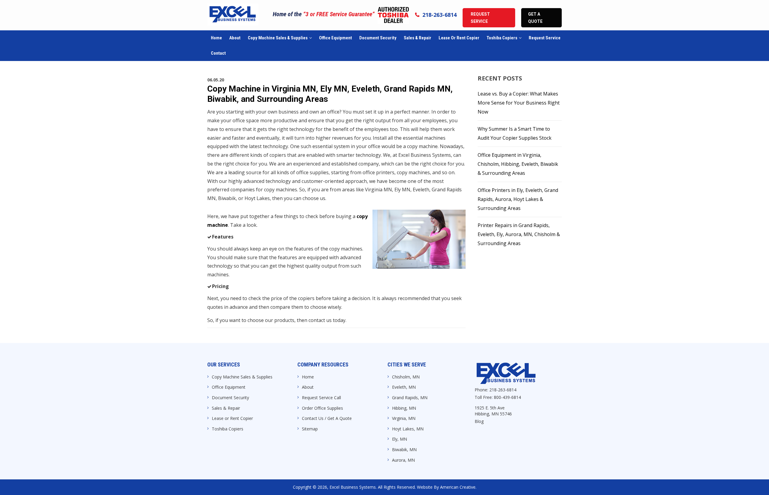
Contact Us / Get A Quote (327, 418)
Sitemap (310, 429)
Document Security (230, 397)
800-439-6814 (507, 397)
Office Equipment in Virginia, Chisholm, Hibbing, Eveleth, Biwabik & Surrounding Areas (518, 164)
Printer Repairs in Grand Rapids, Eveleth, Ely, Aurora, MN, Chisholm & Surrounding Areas (519, 234)
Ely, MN (399, 439)
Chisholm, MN (406, 377)
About (308, 387)
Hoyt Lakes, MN (408, 429)
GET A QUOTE (535, 18)
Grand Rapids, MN (409, 397)
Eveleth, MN (404, 387)
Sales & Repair (226, 408)
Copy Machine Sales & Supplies (242, 377)
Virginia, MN (403, 418)
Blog (479, 421)
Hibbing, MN (404, 408)
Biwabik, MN (404, 449)
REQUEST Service (480, 18)
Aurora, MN (403, 460)
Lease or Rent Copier (232, 418)
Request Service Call (321, 397)
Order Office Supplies (322, 408)
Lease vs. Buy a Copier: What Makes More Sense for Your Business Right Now (519, 102)
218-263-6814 (439, 14)
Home (308, 377)
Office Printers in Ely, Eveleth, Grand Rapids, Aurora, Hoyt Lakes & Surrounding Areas (518, 199)
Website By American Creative (446, 487)
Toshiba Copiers (227, 429)
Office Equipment (228, 387)
